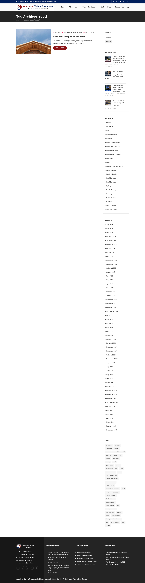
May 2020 (109, 414)
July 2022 (109, 319)
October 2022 (111, 307)
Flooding (109, 138)
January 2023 (111, 296)
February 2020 (111, 426)
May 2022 (109, 327)
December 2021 (111, 347)
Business (116, 448)
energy (108, 462)
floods (114, 462)
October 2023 (111, 268)
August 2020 (110, 406)
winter (108, 525)
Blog (109, 7)
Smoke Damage (111, 190)
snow (107, 515)
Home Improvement (113, 142)
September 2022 (112, 311)
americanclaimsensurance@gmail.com (44, 1)
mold (123, 488)
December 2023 (111, 260)
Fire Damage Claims (84, 552)
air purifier (109, 445)
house (119, 472)
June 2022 (110, 323)
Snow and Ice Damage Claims (87, 562)
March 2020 (110, 422)
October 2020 (111, 398)
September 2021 (111, 359)
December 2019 (111, 430)
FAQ (102, 7)
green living (109, 468)
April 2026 (109, 232)
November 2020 (111, 394)
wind (123, 522)
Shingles (119, 512)
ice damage (113, 475)
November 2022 (111, 304)
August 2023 (110, 272)
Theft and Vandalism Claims (86, 565)
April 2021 (109, 379)
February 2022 (111, 339)
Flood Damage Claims (84, 555)
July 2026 (109, 225)
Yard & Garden (111, 206)
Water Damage (111, 198)
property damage (111, 495)
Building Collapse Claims (85, 558)
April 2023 (109, 284)
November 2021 (111, 351)
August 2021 (110, 363)
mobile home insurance (112, 488)
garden (118, 465)
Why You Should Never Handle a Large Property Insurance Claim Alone (58, 567)
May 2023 (109, 280)
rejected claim (110, 505)
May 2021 (109, 375)
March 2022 (110, 335)
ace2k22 (57, 32)
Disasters (109, 127)
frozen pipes (109, 465)
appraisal (117, 445)
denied (108, 458)
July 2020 (109, 410)
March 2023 (110, 288)
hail (116, 468)
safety (108, 509)
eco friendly (116, 458)
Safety (108, 186)
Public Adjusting (111, 174)
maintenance (110, 485)
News (108, 162)
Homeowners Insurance (114, 154)
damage (108, 455)
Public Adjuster (111, 170)
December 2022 (111, 300)
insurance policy (111, 482)
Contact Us (119, 7)
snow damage (116, 515)
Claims (108, 123)
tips (107, 522)
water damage (115, 522)
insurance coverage (112, 478)
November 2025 (111, 244)
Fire (107, 131)
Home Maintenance (70, 32)
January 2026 (111, 240)
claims (108, 452)
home (121, 468)
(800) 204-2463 (23, 1)
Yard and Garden (111, 210)
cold (123, 452)
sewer (114, 509)
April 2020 (109, 418)
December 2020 (111, 390)
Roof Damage (111, 178)
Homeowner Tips (112, 150)
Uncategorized (111, 194)
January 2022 (111, 343)
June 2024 (110, 252)
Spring (108, 519)
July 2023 (109, 276)
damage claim (117, 455)
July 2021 (109, 367)
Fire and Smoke (111, 135)
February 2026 (111, 236)
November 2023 (111, 264)
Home (63, 7)
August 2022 (110, 315)
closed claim (116, 452)
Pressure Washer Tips (112, 492)
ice (107, 475)
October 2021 (111, 355)
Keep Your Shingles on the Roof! (69, 36)
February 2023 (111, 292)
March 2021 (110, 383)
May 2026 (109, 229)
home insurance (110, 472)
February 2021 (111, 386)
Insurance (109, 158)
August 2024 (110, 248)
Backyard (109, 448)
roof (118, 505)
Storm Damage (116, 519)
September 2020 (112, 402)
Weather (79, 32)
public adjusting (110, 502)
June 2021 (109, 371)
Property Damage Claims (114, 166)
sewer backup (110, 512)
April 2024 (109, 256)
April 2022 (109, 331)
